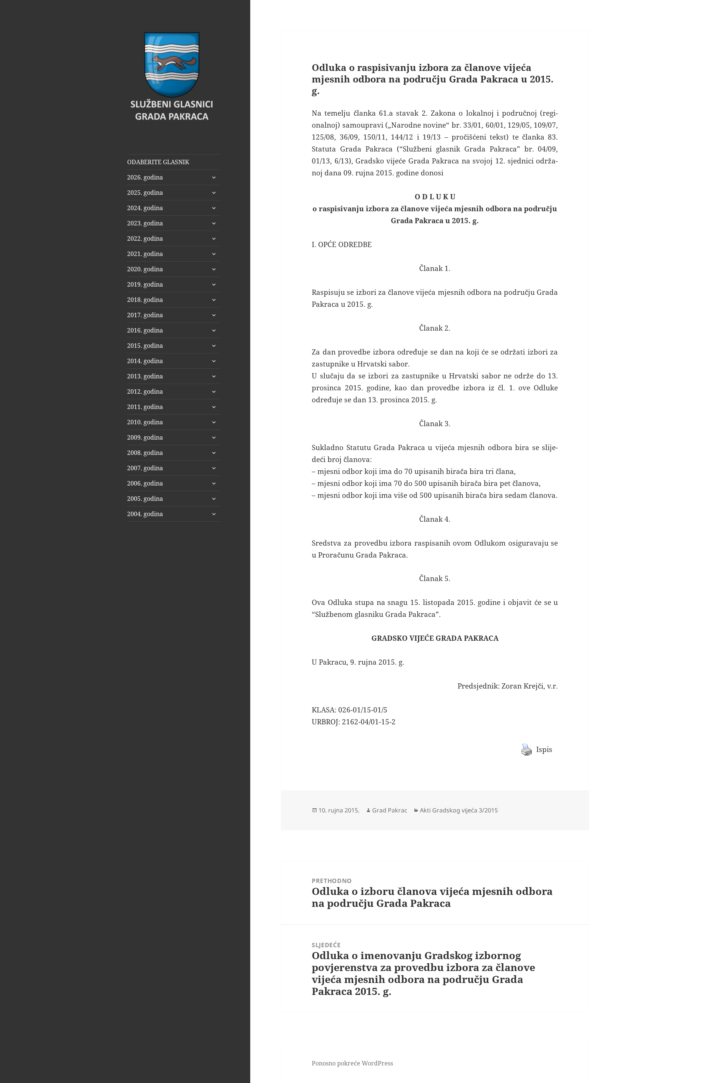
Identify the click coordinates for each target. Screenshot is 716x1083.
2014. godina (145, 361)
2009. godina (145, 437)
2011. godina (145, 407)
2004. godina (145, 514)
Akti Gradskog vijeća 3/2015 (459, 810)
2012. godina (145, 391)
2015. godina (145, 345)
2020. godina (145, 269)
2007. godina (145, 468)
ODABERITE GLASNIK (158, 162)
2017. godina (145, 315)
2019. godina (145, 284)
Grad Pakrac (389, 810)
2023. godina (145, 223)
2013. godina (145, 376)
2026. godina (145, 177)
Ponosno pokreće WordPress (352, 1063)
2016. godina (145, 330)
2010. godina (145, 422)
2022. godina (145, 238)
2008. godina (145, 453)
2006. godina (145, 483)
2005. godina (145, 498)
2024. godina (145, 208)
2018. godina (145, 300)
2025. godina (145, 192)
